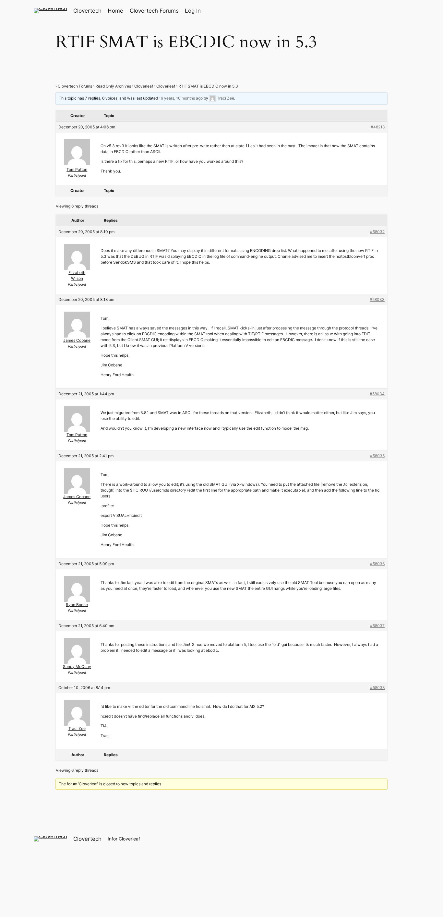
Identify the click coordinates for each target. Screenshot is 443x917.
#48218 (378, 127)
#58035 (377, 455)
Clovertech (87, 10)
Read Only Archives (113, 86)
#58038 (377, 687)
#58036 (377, 563)
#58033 (377, 299)
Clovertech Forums (75, 86)
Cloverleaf (143, 86)
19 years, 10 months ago (181, 98)
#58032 (377, 231)
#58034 (377, 393)
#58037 (377, 625)
